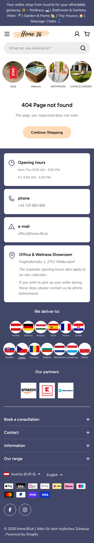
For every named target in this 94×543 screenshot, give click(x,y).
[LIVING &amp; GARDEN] (81, 72)
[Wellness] (36, 72)
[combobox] (47, 48)
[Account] (77, 34)
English (52, 475)
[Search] (83, 48)
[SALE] (13, 72)
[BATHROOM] (58, 72)
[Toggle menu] (7, 34)
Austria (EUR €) (23, 474)
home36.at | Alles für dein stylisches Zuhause (53, 528)
